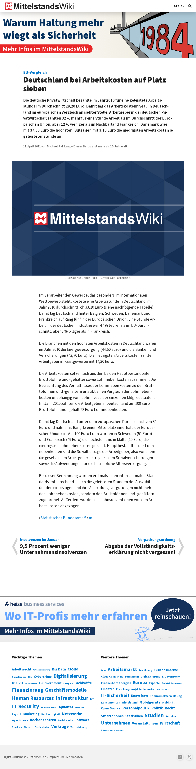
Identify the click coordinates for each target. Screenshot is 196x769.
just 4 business (16, 757)
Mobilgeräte (150, 702)
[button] (190, 6)
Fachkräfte (83, 683)
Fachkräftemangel (172, 683)
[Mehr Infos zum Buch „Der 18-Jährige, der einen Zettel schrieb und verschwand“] (98, 35)
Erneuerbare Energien (116, 683)
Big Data (59, 669)
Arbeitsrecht (21, 669)
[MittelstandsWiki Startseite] (38, 6)
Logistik (17, 714)
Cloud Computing (112, 677)
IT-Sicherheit (115, 695)
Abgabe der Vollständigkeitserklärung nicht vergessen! (140, 546)
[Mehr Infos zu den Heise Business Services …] (98, 619)
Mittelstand (130, 703)
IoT (92, 699)
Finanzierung (27, 690)
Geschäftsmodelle (66, 690)
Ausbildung (145, 670)
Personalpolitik (135, 708)
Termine (171, 716)
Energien (68, 683)
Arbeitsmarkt (122, 669)
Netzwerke (72, 714)
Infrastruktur (72, 698)
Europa (140, 682)
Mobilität (168, 702)
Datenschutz (132, 676)
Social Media (65, 720)
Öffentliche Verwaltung (112, 730)
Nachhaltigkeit (50, 714)
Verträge (60, 726)
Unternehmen (115, 723)
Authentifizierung (41, 669)
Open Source (20, 720)
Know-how (139, 695)
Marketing (31, 714)
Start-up (17, 727)
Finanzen (107, 689)
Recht (170, 708)
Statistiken (134, 716)
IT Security (25, 707)
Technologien (42, 727)
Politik (157, 708)
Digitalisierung (70, 676)
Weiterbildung (78, 727)
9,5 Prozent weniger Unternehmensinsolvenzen (53, 546)
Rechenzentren (43, 720)
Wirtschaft (170, 723)
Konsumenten (48, 707)
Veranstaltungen (145, 723)
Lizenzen (79, 707)
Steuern (28, 727)
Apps (103, 670)
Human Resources (33, 698)
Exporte (154, 683)
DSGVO (17, 683)
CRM (30, 677)
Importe (148, 689)
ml (90, 518)
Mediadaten (74, 757)
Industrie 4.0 (162, 689)
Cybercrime (43, 676)
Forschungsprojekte (129, 689)
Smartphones (112, 716)
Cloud (73, 669)
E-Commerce (31, 683)
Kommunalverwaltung (166, 696)
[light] (178, 6)
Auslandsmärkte (166, 670)
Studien (154, 716)
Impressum (56, 757)
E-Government (50, 683)
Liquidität (65, 707)
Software (82, 720)
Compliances (19, 677)
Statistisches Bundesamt (62, 518)
